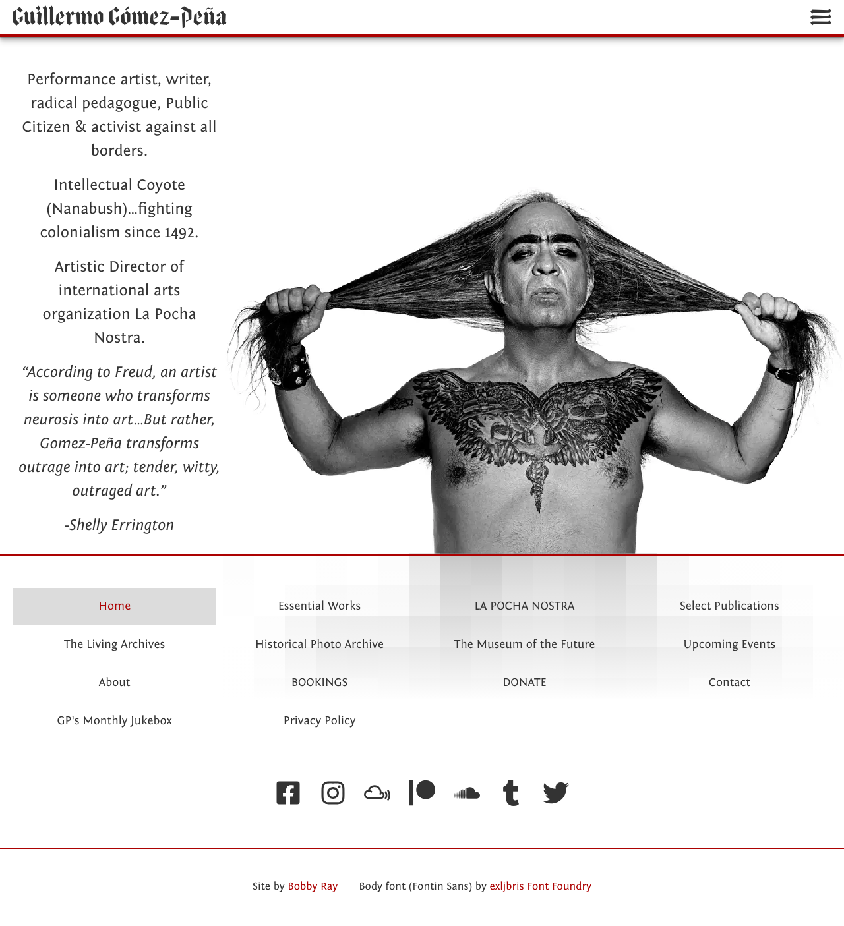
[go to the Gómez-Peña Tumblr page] (511, 794)
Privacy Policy (320, 721)
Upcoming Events (729, 644)
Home (114, 606)
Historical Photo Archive (319, 644)
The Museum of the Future (524, 644)
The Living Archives (114, 644)
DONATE (524, 682)
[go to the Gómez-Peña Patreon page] (422, 794)
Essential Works (319, 606)
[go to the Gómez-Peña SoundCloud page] (466, 794)
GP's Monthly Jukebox (114, 721)
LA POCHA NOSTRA (524, 606)
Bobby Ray (312, 887)
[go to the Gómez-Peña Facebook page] (288, 794)
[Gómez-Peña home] (120, 17)
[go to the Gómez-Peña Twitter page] (555, 794)
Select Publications (729, 606)
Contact (729, 682)
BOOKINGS (319, 682)
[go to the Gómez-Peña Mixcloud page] (377, 794)
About (115, 682)
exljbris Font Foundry (540, 887)
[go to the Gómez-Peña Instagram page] (333, 794)
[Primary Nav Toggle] (820, 17)
